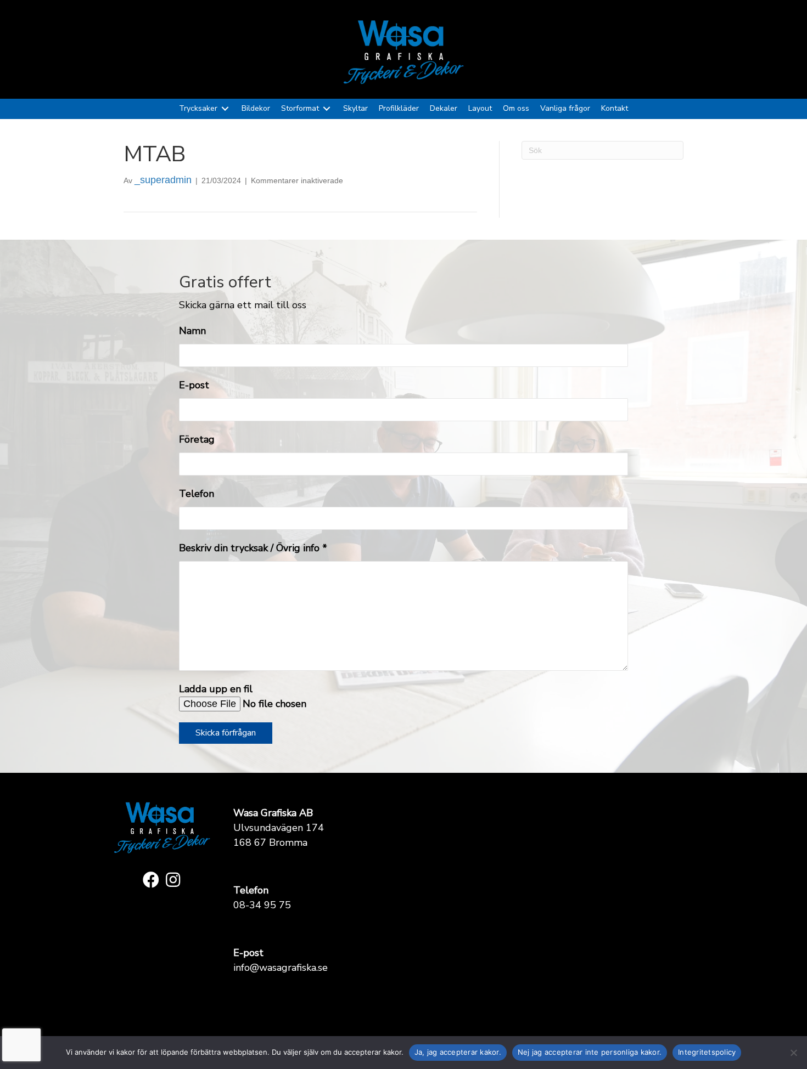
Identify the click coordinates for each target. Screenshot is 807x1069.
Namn (192, 330)
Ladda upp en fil (216, 688)
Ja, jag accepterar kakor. (457, 1052)
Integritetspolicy (707, 1052)
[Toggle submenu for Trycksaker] (225, 109)
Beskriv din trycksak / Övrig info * (253, 548)
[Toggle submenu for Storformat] (326, 109)
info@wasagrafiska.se (280, 967)
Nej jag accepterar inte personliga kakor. (590, 1052)
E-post (194, 385)
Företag (197, 439)
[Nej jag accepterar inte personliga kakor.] (793, 1052)
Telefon (196, 493)
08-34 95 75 (262, 905)
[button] (151, 880)
